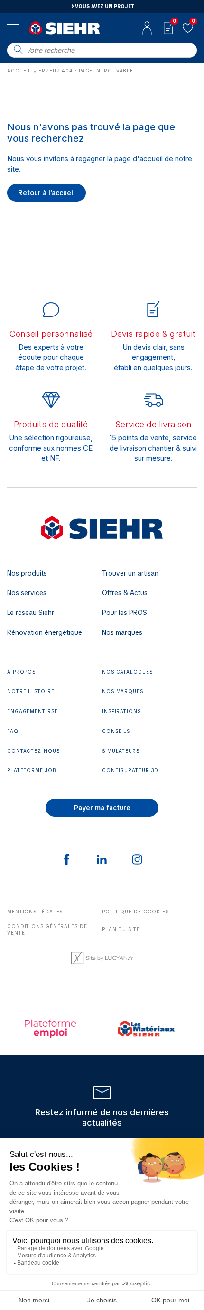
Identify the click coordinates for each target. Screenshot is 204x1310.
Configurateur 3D (130, 771)
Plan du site (121, 929)
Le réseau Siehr (30, 612)
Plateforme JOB (31, 771)
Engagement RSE (32, 711)
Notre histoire (31, 691)
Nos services (26, 592)
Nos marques (122, 632)
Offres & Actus (125, 592)
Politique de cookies (135, 912)
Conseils (116, 731)
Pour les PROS (124, 612)
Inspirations (121, 711)
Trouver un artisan (130, 573)
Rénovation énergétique (44, 632)
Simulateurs (120, 751)
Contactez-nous (33, 751)
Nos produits (27, 573)
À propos (21, 672)
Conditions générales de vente (47, 930)
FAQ (13, 731)
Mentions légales (35, 912)
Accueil (19, 71)
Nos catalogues (127, 672)
